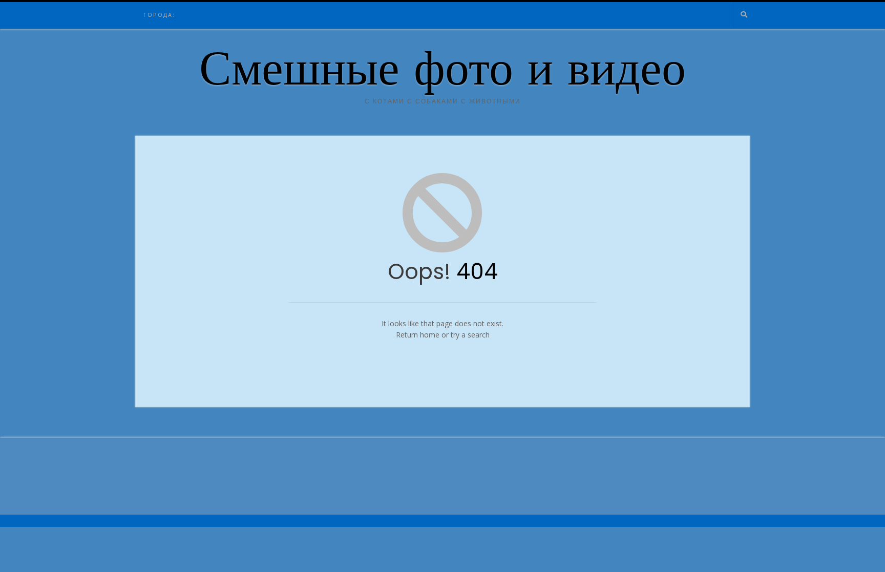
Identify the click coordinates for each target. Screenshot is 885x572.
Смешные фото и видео (442, 73)
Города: (159, 14)
